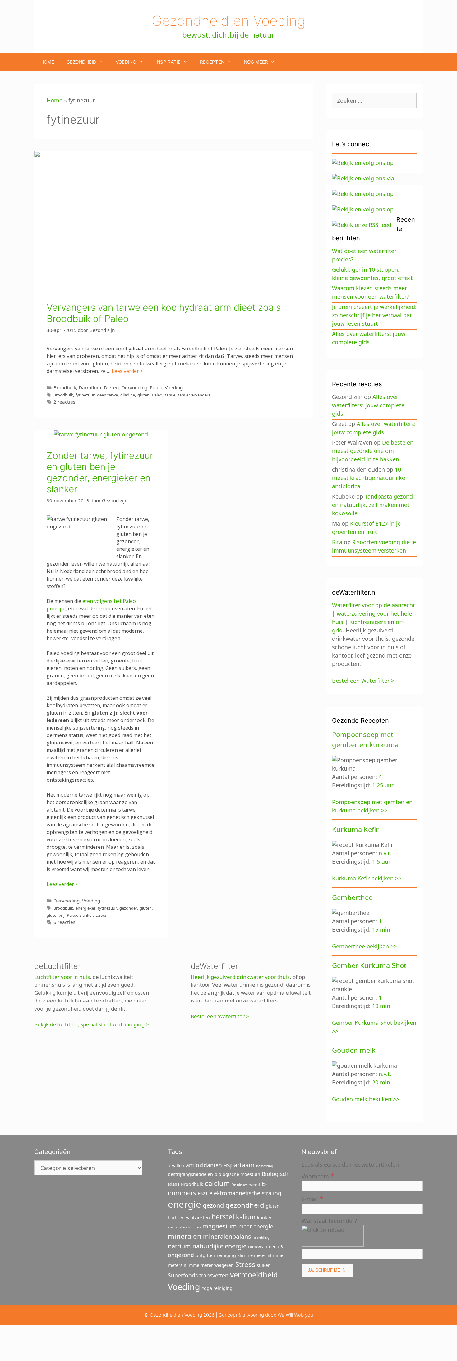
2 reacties (64, 402)
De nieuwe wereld (246, 1184)
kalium (246, 1217)
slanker (86, 915)
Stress (245, 1264)
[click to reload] (333, 1236)
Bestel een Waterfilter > (220, 1016)
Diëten (111, 387)
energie (184, 1204)
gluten (143, 395)
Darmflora (90, 387)
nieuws (255, 1247)
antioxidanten (204, 1165)
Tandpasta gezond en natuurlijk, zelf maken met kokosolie (372, 505)
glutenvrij (55, 915)
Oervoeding (134, 387)
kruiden (194, 1227)
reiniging (226, 1255)
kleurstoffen (177, 1227)
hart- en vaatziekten (189, 1217)
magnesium (219, 1226)
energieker (85, 908)
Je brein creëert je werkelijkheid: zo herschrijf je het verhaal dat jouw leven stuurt (374, 315)
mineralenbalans (227, 1236)
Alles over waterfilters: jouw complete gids (368, 405)
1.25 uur (383, 785)
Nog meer (256, 62)
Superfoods (183, 1275)
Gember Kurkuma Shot (369, 965)
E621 (203, 1193)
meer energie (255, 1226)
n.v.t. (385, 853)
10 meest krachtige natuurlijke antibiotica (368, 478)
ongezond (181, 1255)
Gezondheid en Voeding (228, 20)
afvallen (176, 1166)
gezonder (128, 908)
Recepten (212, 62)
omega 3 (274, 1247)
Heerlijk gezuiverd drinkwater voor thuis (240, 976)
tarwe (170, 395)
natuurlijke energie (219, 1246)
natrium (179, 1246)
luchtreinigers (367, 622)
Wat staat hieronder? (329, 1220)
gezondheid (244, 1205)
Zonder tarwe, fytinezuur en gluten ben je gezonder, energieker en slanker (100, 472)
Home (47, 62)
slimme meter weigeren (209, 1265)
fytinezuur (85, 395)
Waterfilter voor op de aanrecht (373, 605)
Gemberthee (352, 897)
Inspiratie (168, 62)
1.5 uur (381, 861)
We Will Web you (295, 1315)
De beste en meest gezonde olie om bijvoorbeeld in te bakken (372, 451)
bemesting (264, 1166)
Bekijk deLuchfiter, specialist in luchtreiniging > (91, 1024)
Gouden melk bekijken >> (365, 1099)
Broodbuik (64, 387)
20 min (381, 1082)
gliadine (127, 395)
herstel (222, 1216)
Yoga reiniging (217, 1288)
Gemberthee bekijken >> (364, 946)
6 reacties (64, 922)
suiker (263, 1265)
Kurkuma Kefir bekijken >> (366, 878)
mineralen (184, 1236)
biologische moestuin (237, 1174)
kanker (264, 1217)
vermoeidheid (254, 1275)
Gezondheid (81, 62)
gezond (213, 1205)
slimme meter (252, 1255)
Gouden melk (354, 1050)
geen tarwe (107, 395)
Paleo (156, 387)
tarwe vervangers (194, 395)
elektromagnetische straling (245, 1193)
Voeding (126, 62)
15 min (381, 929)
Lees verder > (127, 371)
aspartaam (239, 1165)
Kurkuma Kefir (355, 829)
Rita (337, 542)
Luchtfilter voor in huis (62, 976)
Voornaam (318, 1175)
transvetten (213, 1275)
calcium (217, 1183)
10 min (381, 1006)
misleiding (261, 1237)
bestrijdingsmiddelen (190, 1174)
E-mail (312, 1198)
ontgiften (205, 1255)
